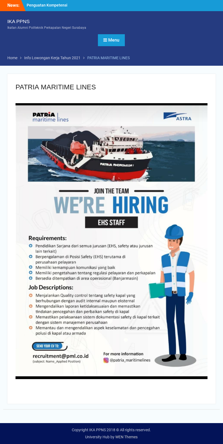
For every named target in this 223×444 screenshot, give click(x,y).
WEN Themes (126, 437)
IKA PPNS (18, 21)
